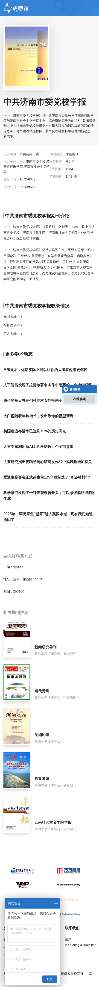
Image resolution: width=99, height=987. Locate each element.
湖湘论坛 (42, 735)
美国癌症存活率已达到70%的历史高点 (34, 431)
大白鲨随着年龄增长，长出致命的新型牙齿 (38, 416)
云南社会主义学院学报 (53, 822)
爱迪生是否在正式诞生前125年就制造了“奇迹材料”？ (47, 477)
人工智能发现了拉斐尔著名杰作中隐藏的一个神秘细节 (47, 385)
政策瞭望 (42, 779)
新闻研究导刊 (46, 647)
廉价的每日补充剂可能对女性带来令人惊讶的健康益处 (47, 400)
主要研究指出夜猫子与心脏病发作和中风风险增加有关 (47, 462)
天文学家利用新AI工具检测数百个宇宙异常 (38, 447)
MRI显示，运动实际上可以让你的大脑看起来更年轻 (45, 370)
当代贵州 (42, 691)
